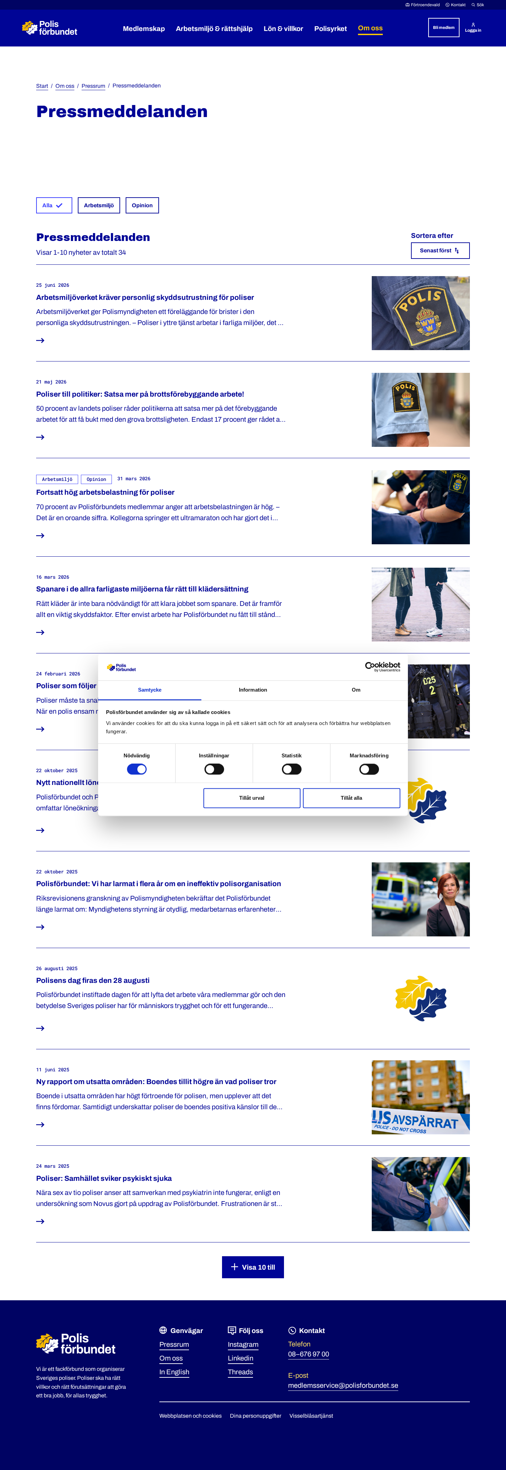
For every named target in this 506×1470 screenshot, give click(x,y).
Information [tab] (253, 690)
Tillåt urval (251, 798)
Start (42, 86)
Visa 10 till (258, 1267)
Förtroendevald (425, 5)
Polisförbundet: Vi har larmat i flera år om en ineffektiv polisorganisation (158, 884)
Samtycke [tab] (150, 690)
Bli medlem (444, 27)
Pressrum (93, 86)
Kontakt (458, 5)
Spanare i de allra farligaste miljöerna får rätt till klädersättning (142, 589)
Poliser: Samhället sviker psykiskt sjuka (104, 1178)
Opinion (142, 205)
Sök (480, 5)
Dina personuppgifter (255, 1416)
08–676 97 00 (308, 1354)
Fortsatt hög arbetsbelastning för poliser (105, 492)
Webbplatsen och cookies (190, 1416)
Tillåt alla (351, 798)
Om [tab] (356, 690)
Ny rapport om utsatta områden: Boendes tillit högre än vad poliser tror (156, 1081)
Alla (47, 205)
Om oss (64, 86)
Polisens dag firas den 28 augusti (93, 980)
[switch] (214, 769)
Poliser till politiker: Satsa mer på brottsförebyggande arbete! (140, 394)
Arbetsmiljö (99, 205)
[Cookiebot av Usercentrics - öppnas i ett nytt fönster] (370, 667)
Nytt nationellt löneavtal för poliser (95, 782)
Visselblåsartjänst (311, 1416)
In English (174, 1372)
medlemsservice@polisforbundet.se (343, 1385)
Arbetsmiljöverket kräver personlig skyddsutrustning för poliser (145, 297)
